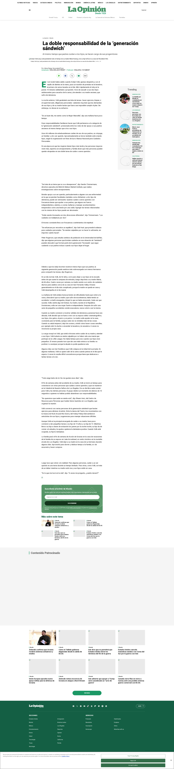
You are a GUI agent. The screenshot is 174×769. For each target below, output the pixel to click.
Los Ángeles (110, 3)
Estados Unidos (46, 3)
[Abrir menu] (30, 10)
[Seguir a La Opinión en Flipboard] (95, 706)
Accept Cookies (133, 765)
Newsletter (89, 722)
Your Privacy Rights (133, 756)
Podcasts (88, 719)
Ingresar (144, 10)
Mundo (78, 3)
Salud (30, 736)
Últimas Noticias (23, 3)
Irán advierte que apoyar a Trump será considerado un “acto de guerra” (101, 681)
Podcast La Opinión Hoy (84, 17)
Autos (59, 736)
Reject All (133, 760)
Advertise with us (119, 729)
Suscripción (89, 726)
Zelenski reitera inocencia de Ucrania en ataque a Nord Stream (72, 680)
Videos (35, 3)
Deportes (137, 3)
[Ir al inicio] (36, 706)
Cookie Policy (65, 756)
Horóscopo (89, 729)
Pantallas (122, 17)
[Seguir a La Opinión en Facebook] (73, 706)
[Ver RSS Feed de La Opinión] (106, 706)
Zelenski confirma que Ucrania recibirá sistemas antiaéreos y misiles (62, 524)
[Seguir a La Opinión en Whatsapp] (99, 706)
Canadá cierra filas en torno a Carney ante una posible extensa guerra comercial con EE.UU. (131, 681)
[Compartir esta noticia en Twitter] (72, 76)
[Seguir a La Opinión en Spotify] (102, 706)
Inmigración (68, 3)
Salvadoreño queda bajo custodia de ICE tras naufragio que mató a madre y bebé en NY (137, 147)
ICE (63, 17)
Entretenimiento (124, 3)
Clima (115, 726)
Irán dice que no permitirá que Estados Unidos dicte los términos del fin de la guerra (62, 536)
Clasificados (117, 719)
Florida (59, 743)
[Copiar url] (85, 76)
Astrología (32, 746)
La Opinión (45, 38)
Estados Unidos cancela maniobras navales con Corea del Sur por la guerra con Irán (94, 535)
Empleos (116, 722)
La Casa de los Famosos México (105, 17)
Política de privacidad (75, 507)
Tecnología (32, 739)
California (135, 156)
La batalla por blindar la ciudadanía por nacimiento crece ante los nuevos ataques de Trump (137, 101)
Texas (30, 743)
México (100, 3)
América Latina (89, 3)
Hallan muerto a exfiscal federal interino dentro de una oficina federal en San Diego (137, 163)
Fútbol (70, 17)
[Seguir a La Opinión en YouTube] (84, 706)
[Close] (171, 760)
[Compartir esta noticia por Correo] (79, 76)
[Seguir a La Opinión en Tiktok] (88, 706)
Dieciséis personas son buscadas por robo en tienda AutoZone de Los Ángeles (137, 117)
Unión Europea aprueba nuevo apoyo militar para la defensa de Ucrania (41, 681)
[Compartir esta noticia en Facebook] (65, 76)
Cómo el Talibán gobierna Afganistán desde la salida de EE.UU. (95, 523)
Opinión (154, 3)
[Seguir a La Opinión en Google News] (91, 706)
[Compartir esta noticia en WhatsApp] (59, 76)
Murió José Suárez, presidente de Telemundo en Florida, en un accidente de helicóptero (137, 132)
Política (58, 3)
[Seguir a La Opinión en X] (77, 706)
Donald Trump (53, 17)
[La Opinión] (87, 10)
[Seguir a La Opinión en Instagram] (81, 706)
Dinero (145, 3)
